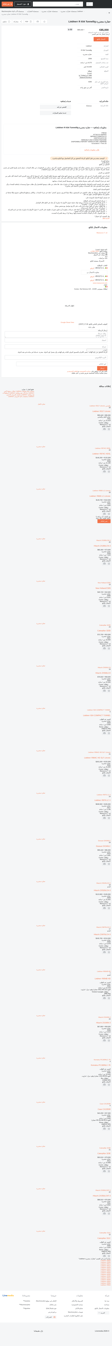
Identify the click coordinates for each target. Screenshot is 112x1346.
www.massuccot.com (100, 283)
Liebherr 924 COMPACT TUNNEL (97, 715)
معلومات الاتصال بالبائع (102, 1308)
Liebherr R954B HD (103, 979)
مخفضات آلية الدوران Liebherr (18, 396)
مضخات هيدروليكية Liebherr (25, 391)
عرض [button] (92, 268)
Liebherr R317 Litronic (102, 411)
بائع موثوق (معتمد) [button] (101, 249)
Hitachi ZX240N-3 (103, 1023)
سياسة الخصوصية (85, 371)
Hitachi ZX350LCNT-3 (102, 1196)
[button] (44, 21)
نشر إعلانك (104, 521)
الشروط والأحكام (77, 1301)
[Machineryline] (102, 4)
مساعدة (106, 1305)
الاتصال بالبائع (101, 39)
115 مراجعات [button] (103, 258)
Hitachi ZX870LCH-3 (102, 934)
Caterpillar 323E (104, 1153)
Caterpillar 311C (104, 1238)
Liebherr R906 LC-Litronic (100, 496)
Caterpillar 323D (104, 631)
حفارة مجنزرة (87, 54)
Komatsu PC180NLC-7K (101, 1065)
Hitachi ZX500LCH (103, 673)
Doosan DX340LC (103, 846)
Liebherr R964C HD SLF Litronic (97, 758)
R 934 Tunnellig (86, 50)
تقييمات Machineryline (75, 1312)
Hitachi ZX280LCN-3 (102, 546)
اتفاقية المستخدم (72, 371)
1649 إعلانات (94, 251)
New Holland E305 (103, 588)
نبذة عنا (107, 1301)
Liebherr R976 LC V (102, 800)
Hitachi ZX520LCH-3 (102, 890)
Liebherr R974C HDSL (101, 454)
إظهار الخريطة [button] (69, 306)
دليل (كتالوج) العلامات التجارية (73, 1316)
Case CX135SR (104, 1109)
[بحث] (81, 4)
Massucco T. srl (102, 233)
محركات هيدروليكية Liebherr (18, 393)
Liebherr (89, 46)
